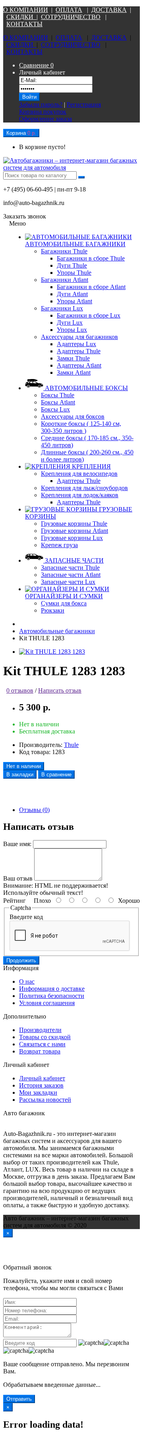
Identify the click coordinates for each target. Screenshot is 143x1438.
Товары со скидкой (45, 1037)
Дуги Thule (72, 265)
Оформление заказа (45, 118)
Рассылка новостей (45, 1099)
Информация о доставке (52, 988)
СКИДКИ (21, 16)
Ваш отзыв (18, 878)
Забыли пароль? (40, 104)
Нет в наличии (23, 766)
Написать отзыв (59, 690)
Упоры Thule (74, 272)
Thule (71, 744)
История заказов (41, 1085)
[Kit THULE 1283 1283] (52, 651)
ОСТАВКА (111, 9)
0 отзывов (19, 690)
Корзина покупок (42, 111)
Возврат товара (39, 1051)
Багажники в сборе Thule (91, 258)
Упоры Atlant (74, 301)
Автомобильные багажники (57, 631)
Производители (40, 1029)
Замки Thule (73, 358)
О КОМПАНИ (23, 9)
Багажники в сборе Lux (88, 315)
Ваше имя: (17, 844)
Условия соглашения (47, 1003)
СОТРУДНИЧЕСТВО (70, 16)
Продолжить (21, 960)
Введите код (26, 916)
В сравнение (56, 774)
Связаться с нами (42, 1044)
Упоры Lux (72, 329)
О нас (27, 981)
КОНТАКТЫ (24, 24)
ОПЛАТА (69, 9)
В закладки (19, 774)
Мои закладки (38, 1092)
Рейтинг (14, 900)
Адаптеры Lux (76, 344)
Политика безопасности (51, 995)
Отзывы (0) (34, 809)
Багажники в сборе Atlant (91, 286)
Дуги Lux (70, 322)
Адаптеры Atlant (79, 365)
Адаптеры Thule (78, 351)
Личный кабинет (42, 1078)
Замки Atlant (74, 372)
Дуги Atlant (72, 294)
